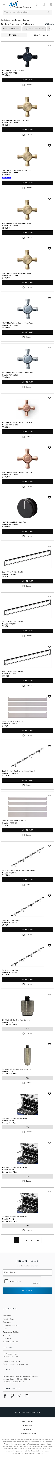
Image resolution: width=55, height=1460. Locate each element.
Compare (29, 85)
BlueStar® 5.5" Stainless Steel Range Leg (16, 1069)
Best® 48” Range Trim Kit (11, 970)
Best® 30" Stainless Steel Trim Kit (13, 821)
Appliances (16, 20)
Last (37, 1240)
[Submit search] (48, 12)
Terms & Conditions (27, 1422)
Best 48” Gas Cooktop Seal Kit (12, 671)
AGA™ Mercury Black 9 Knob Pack (14, 522)
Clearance (7, 1322)
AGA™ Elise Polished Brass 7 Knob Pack (16, 223)
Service (5, 1329)
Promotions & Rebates (11, 1325)
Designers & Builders (11, 1332)
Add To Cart (27, 80)
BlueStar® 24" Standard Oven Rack (14, 1118)
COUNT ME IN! (27, 1290)
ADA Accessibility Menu (27, 1434)
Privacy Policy (27, 1426)
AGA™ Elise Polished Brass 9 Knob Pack (16, 273)
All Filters (15, 35)
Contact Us (7, 1338)
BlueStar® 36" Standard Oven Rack (14, 1217)
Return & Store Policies (11, 1342)
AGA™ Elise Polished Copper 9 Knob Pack (17, 472)
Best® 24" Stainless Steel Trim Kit (13, 721)
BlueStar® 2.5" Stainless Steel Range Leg (16, 1020)
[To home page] (20, 4)
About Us (6, 1335)
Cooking (26, 20)
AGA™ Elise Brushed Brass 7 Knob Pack (16, 120)
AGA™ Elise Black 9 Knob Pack (13, 71)
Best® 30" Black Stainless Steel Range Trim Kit (18, 771)
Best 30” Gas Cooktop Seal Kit (12, 572)
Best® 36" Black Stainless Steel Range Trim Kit (18, 871)
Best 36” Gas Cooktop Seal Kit (12, 622)
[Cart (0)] (51, 4)
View (27, 1029)
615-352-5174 (14, 1361)
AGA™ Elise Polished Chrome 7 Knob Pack (17, 323)
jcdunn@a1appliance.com (18, 1364)
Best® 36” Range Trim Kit (11, 920)
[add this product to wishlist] (49, 46)
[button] (4, 4)
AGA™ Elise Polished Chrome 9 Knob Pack (17, 373)
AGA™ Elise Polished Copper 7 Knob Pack (17, 423)
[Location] (37, 4)
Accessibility (27, 1430)
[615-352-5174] (44, 4)
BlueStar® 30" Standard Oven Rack (14, 1167)
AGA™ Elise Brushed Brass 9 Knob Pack (16, 170)
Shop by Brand (8, 1319)
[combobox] (41, 35)
